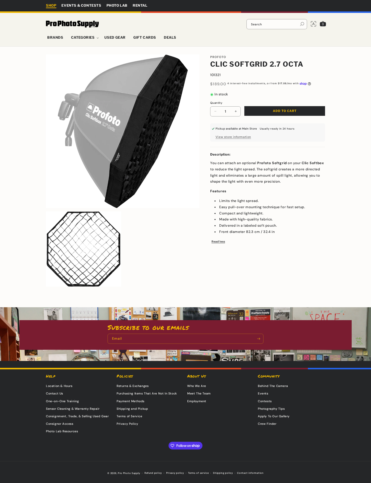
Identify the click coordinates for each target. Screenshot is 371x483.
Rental (140, 5)
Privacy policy (175, 472)
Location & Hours (59, 386)
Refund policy (153, 472)
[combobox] (277, 24)
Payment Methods (130, 401)
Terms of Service (129, 416)
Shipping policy (223, 472)
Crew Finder (267, 424)
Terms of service (198, 472)
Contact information (250, 472)
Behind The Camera (273, 386)
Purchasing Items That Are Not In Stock (147, 393)
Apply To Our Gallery (274, 416)
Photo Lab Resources (62, 431)
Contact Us (54, 393)
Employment (196, 401)
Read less (218, 241)
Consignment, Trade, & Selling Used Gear (77, 416)
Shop (51, 5)
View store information (233, 137)
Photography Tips (271, 409)
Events (263, 393)
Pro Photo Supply (129, 473)
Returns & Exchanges (133, 386)
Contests (265, 401)
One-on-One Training (62, 401)
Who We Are (196, 386)
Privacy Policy (127, 424)
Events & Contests (81, 5)
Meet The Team (199, 393)
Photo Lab (117, 5)
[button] (83, 37)
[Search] (302, 24)
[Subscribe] (258, 339)
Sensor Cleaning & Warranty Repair (73, 409)
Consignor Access (59, 424)
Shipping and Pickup (132, 409)
